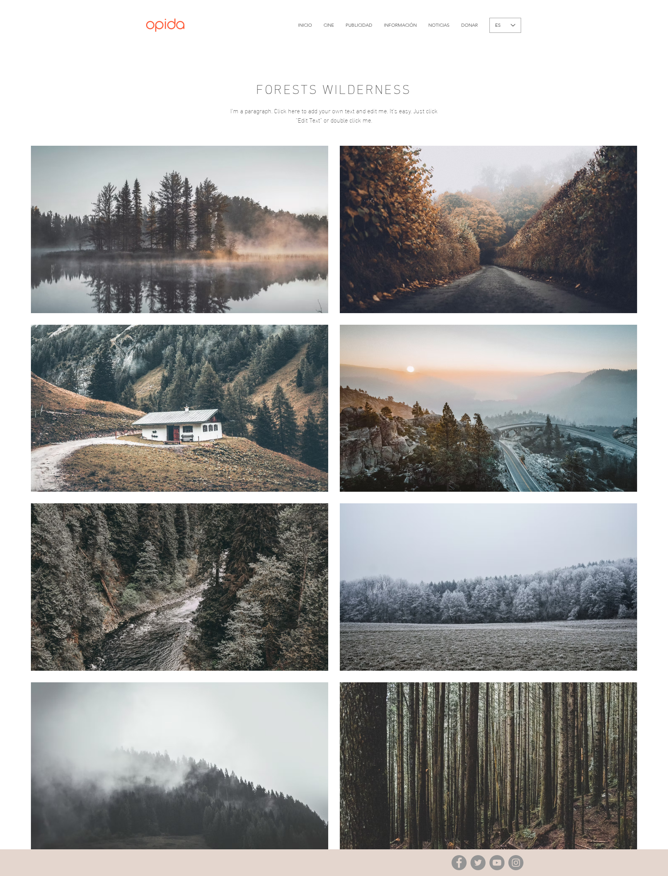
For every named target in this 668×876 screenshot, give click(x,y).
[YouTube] (496, 862)
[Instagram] (515, 862)
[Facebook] (459, 862)
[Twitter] (478, 862)
